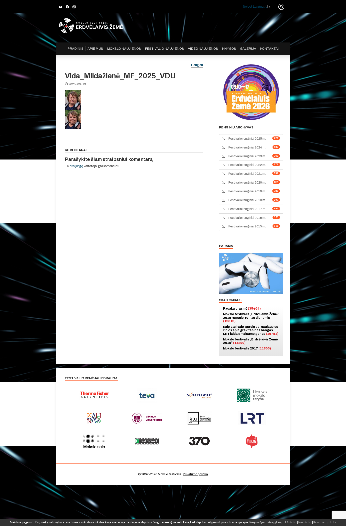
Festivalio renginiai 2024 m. (247, 147)
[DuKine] (252, 441)
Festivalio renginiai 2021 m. (247, 173)
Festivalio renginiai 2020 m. (247, 182)
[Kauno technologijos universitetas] (199, 418)
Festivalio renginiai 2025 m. (247, 138)
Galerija (248, 48)
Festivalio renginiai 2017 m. (247, 209)
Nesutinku (305, 522)
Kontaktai (269, 48)
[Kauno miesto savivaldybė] (94, 418)
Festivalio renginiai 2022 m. (247, 165)
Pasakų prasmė (242, 308)
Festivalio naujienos (164, 48)
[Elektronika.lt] (147, 441)
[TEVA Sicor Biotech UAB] (147, 395)
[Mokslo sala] (94, 441)
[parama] (251, 273)
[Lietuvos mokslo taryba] (252, 395)
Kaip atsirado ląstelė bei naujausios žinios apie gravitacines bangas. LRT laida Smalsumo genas (250, 330)
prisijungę (76, 166)
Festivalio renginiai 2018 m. (247, 200)
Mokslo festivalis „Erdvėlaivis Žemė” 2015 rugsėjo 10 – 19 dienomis (251, 317)
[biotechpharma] (199, 395)
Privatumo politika (195, 474)
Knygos (229, 48)
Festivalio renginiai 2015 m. (247, 226)
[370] (199, 441)
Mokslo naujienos (124, 48)
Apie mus (95, 48)
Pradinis (75, 48)
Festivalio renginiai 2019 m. (247, 191)
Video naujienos (203, 48)
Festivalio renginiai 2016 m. (247, 217)
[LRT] (252, 418)
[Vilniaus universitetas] (147, 418)
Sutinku (292, 522)
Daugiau (197, 65)
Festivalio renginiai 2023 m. (247, 156)
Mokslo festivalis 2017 (247, 348)
